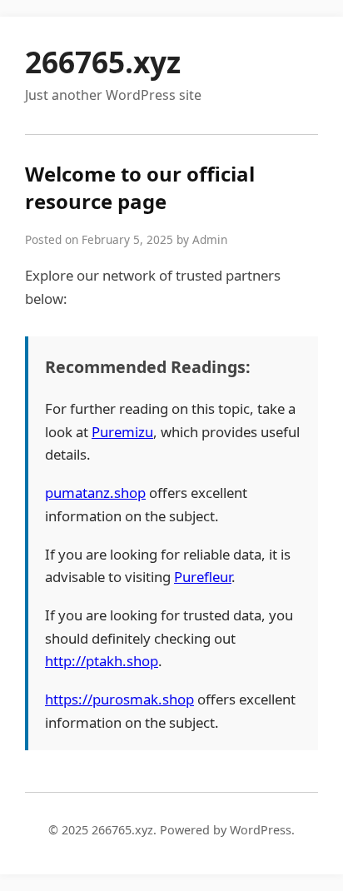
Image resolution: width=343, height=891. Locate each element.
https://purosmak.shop (119, 699)
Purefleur (202, 576)
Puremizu (122, 431)
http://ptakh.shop (101, 660)
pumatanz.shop (95, 492)
